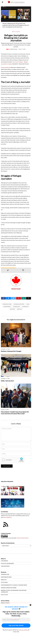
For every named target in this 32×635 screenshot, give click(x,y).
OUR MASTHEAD (5, 566)
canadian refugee (19, 304)
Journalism (16, 306)
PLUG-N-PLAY (4, 594)
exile (27, 304)
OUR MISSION (4, 560)
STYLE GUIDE (4, 582)
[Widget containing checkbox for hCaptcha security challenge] (12, 460)
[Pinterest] (18, 298)
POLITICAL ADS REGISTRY (7, 563)
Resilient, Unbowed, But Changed (11, 351)
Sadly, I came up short (7, 381)
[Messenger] (8, 298)
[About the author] (8, 270)
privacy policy (23, 630)
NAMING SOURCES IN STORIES (8, 587)
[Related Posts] (23, 270)
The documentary (5, 67)
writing (19, 309)
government (7, 306)
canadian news (7, 304)
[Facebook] (3, 298)
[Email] (28, 298)
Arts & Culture (16, 31)
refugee (12, 309)
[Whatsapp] (23, 298)
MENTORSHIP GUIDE (6, 577)
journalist (25, 306)
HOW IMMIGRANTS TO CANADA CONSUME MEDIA (14, 585)
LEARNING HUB (5, 574)
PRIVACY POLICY (5, 603)
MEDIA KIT (3, 579)
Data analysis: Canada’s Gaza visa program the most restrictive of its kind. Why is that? (15, 413)
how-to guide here (7, 517)
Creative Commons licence (22, 538)
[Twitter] (13, 298)
